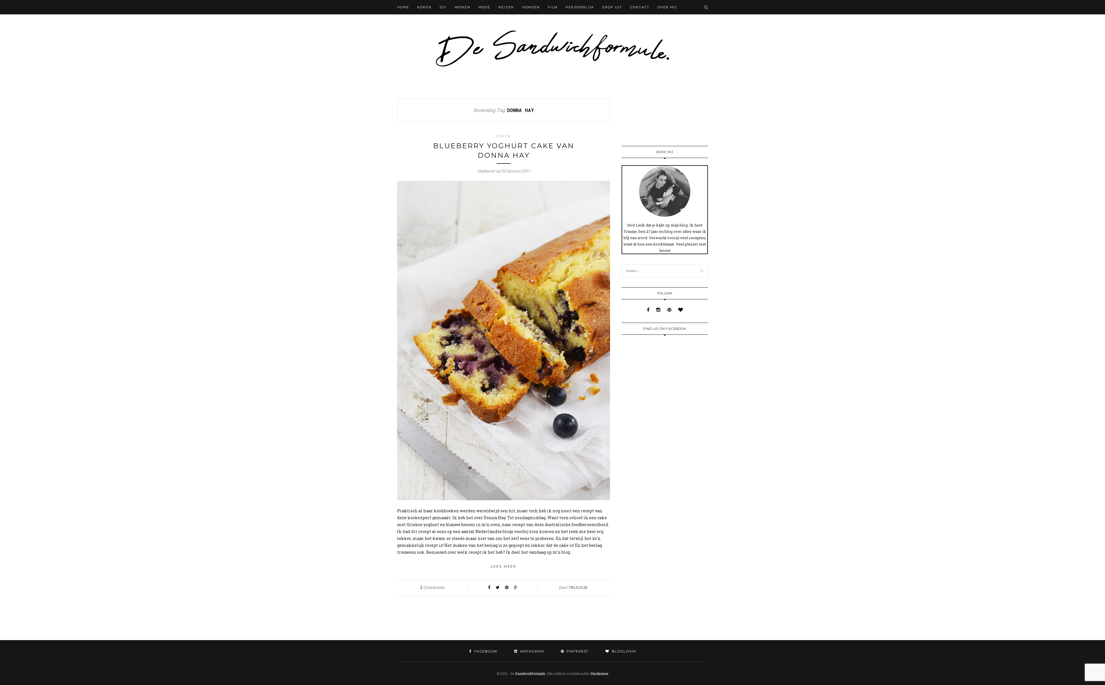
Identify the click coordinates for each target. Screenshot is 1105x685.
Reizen (506, 7)
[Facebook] (649, 310)
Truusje (578, 587)
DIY (443, 7)
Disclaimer (599, 673)
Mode (484, 7)
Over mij (667, 7)
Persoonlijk (580, 7)
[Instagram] (659, 310)
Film (553, 7)
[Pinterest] (669, 310)
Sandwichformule (530, 673)
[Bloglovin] (680, 310)
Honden (531, 7)
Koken (424, 7)
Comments (432, 587)
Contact (639, 7)
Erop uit (612, 7)
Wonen (462, 7)
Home (403, 7)
